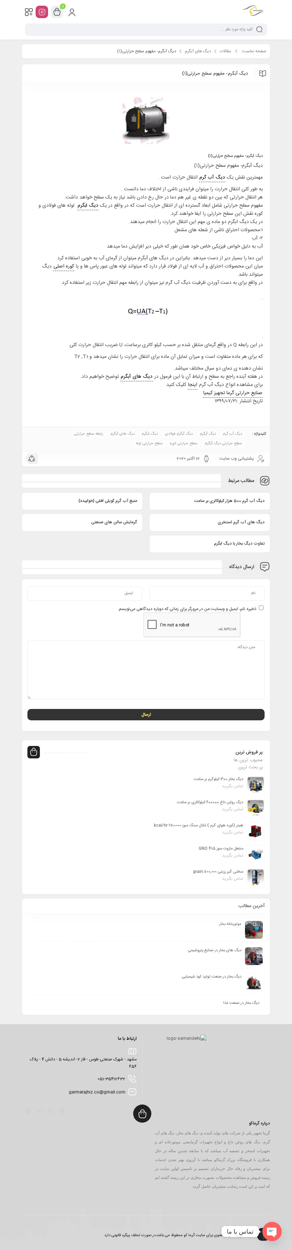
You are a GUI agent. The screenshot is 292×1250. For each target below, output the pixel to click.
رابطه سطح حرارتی (88, 434)
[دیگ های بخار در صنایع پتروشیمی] (254, 956)
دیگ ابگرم (150, 434)
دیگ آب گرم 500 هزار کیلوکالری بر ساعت (229, 500)
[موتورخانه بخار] (254, 930)
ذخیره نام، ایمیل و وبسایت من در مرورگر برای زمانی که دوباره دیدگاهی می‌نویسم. (187, 609)
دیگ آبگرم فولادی (179, 434)
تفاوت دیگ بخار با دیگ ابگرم (239, 543)
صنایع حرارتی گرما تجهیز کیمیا (232, 393)
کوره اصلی (63, 266)
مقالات (225, 51)
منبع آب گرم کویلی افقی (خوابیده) (107, 500)
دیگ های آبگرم (198, 51)
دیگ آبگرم (208, 434)
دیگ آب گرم (232, 434)
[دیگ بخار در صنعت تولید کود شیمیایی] (254, 982)
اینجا (192, 385)
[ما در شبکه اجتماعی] (42, 12)
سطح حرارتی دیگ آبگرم (223, 443)
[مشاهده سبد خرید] (57, 12)
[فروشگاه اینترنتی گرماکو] (253, 11)
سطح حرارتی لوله (149, 443)
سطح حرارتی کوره (184, 443)
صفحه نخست (254, 51)
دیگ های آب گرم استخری (241, 522)
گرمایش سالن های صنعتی (114, 522)
